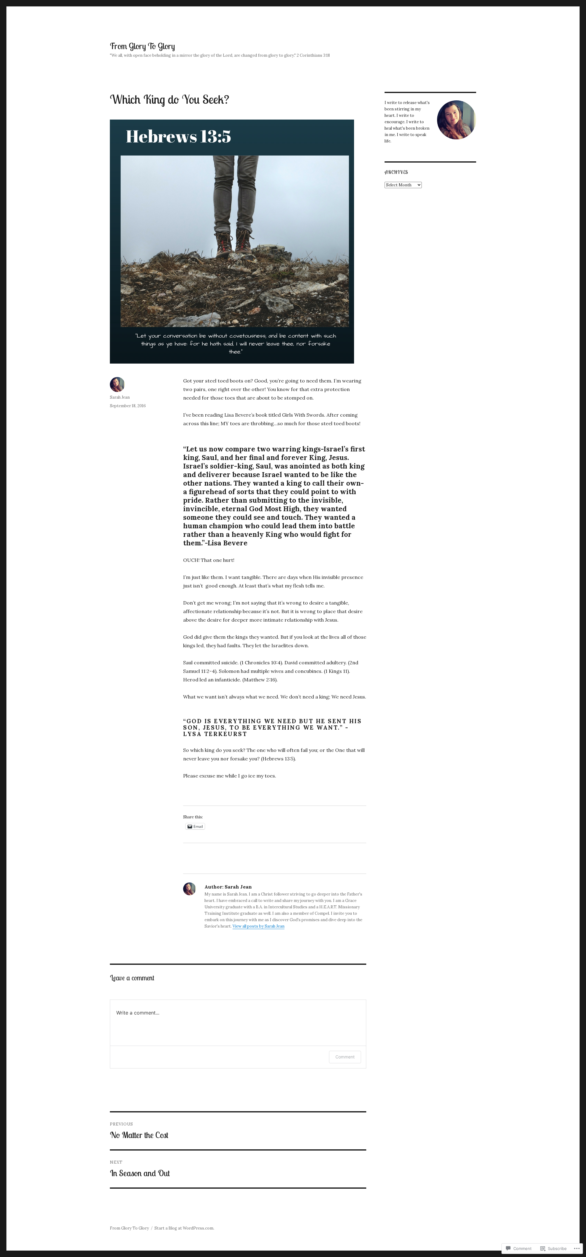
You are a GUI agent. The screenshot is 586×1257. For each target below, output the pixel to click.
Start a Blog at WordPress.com (183, 1228)
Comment (345, 1056)
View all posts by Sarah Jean (258, 926)
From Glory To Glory (142, 46)
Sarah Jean (120, 397)
